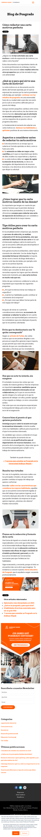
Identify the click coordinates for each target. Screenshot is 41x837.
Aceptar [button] (16, 833)
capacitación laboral (8, 723)
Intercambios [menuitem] (20, 795)
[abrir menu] (33, 3)
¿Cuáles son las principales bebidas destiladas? (16, 754)
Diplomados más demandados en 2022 (19, 603)
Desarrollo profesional (9, 733)
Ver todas (4, 741)
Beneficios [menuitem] (20, 797)
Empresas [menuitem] (20, 792)
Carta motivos (6, 726)
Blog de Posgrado (20, 14)
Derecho (4, 730)
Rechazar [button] (24, 833)
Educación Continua (8, 737)
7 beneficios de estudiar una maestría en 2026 (16, 750)
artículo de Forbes (17, 336)
